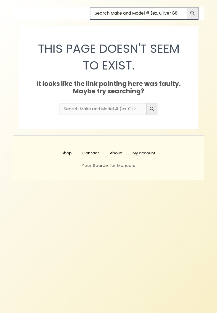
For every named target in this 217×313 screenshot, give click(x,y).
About (116, 153)
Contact (90, 153)
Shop (67, 153)
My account (144, 153)
